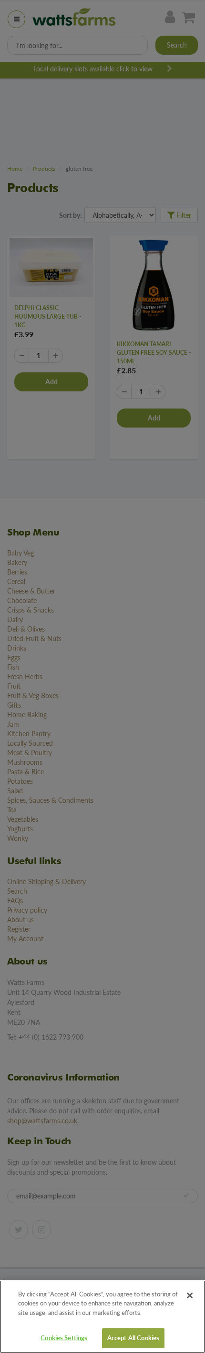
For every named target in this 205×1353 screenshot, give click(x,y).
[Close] (189, 1295)
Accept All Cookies (133, 1338)
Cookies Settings (64, 1338)
